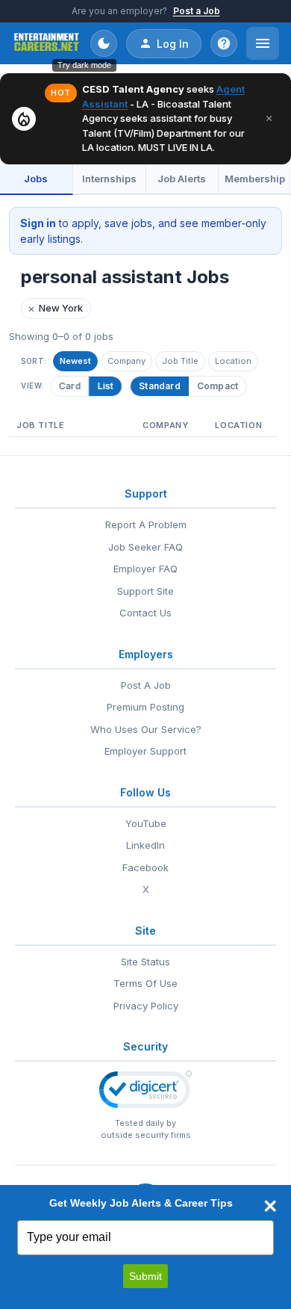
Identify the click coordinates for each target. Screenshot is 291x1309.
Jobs (36, 179)
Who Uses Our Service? (145, 729)
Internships (109, 179)
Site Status (145, 962)
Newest (75, 361)
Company (126, 361)
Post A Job (146, 685)
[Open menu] (262, 43)
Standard (160, 386)
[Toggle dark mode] (103, 43)
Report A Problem (146, 524)
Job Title (180, 361)
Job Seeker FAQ (145, 547)
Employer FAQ (145, 569)
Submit (145, 1276)
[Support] (223, 43)
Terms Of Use (145, 983)
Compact (217, 386)
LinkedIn (145, 845)
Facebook (145, 867)
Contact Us (145, 613)
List (105, 386)
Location (233, 361)
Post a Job (196, 10)
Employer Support (145, 751)
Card (70, 386)
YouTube (145, 823)
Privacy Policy (145, 1006)
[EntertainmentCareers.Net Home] (46, 43)
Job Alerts (181, 179)
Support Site (145, 591)
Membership (255, 179)
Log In (173, 43)
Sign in (38, 223)
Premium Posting (145, 707)
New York (55, 308)
